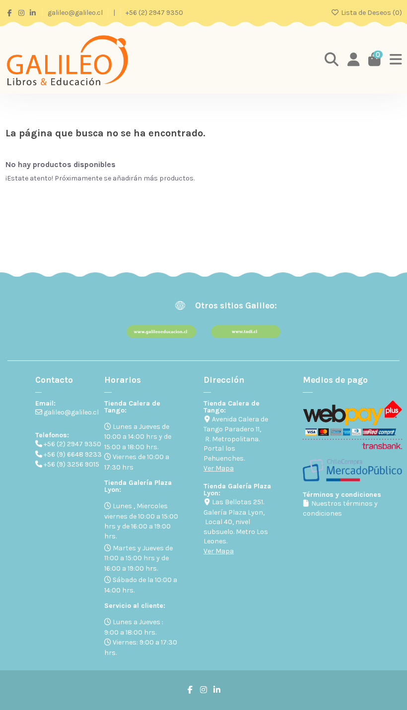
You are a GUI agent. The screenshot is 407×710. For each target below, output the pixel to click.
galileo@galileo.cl (76, 12)
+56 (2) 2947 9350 (154, 12)
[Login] (353, 60)
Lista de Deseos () (370, 12)
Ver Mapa (219, 468)
